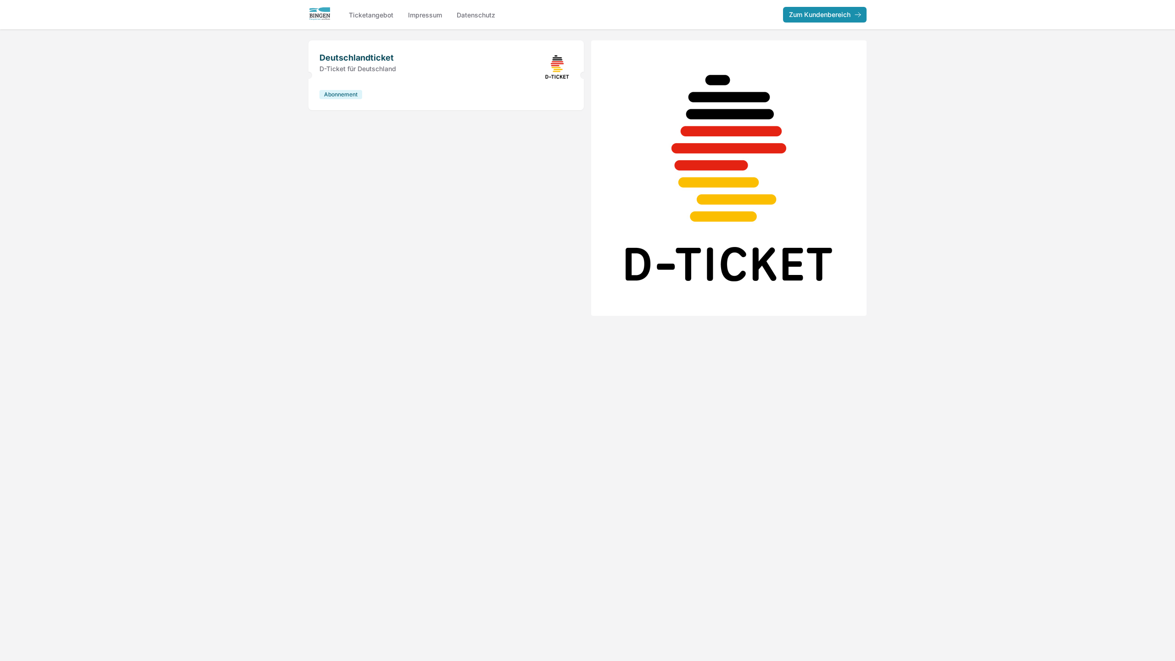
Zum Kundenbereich (819, 14)
